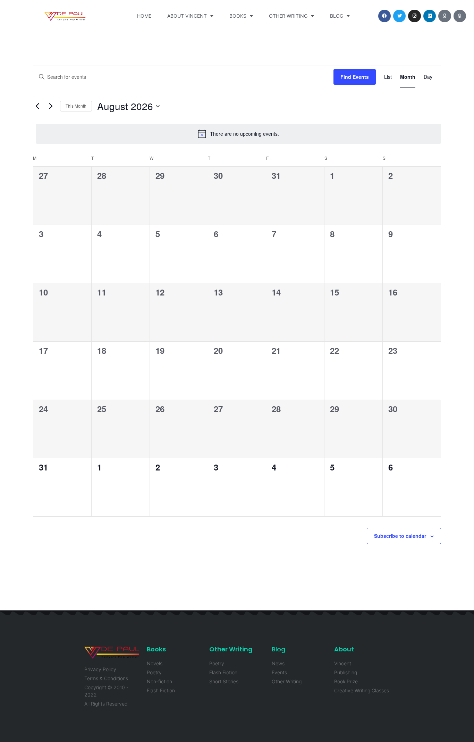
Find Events (354, 76)
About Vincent (187, 16)
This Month (76, 106)
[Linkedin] (429, 16)
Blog (336, 16)
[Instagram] (414, 16)
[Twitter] (399, 16)
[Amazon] (460, 16)
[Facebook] (384, 16)
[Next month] (50, 106)
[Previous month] (37, 106)
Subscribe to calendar (400, 535)
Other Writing (288, 16)
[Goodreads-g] (444, 16)
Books (237, 16)
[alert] (238, 133)
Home (144, 16)
